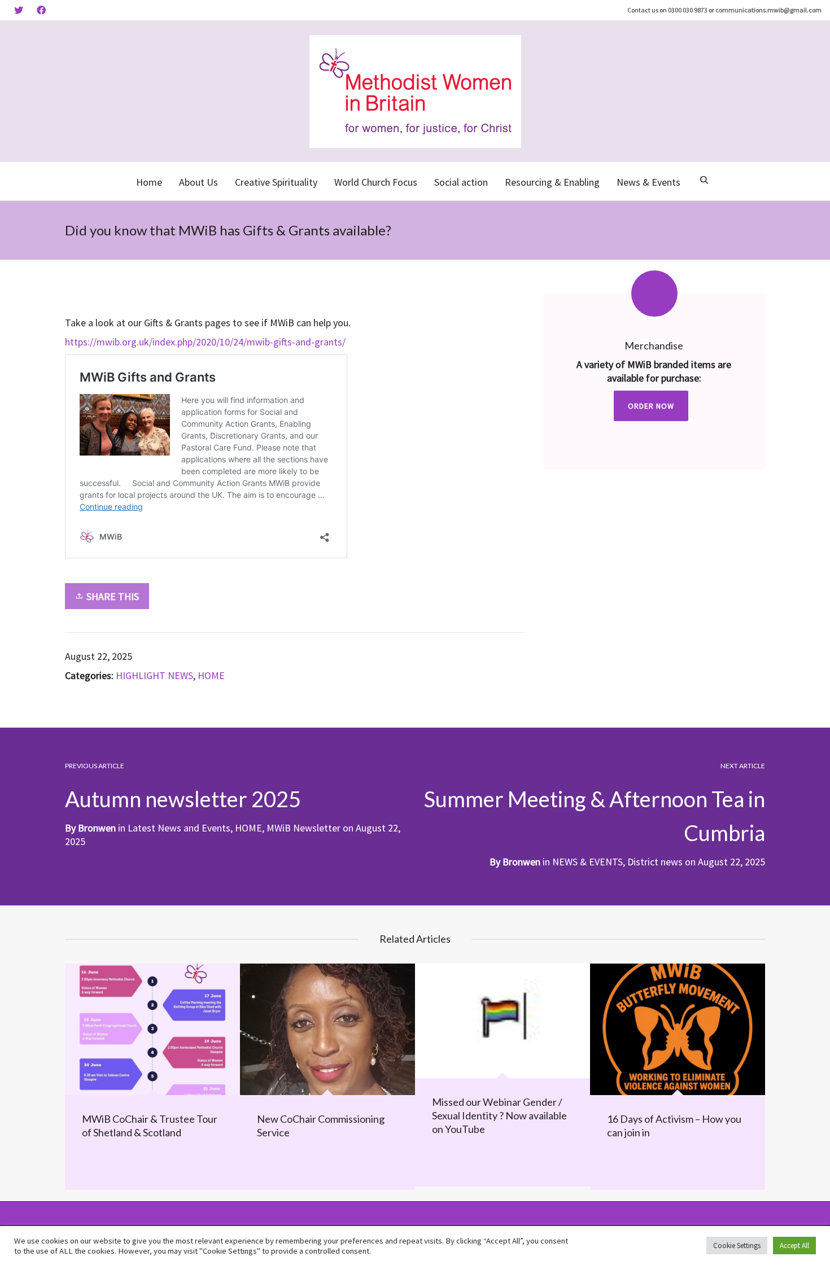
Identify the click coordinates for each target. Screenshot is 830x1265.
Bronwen (521, 861)
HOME (211, 675)
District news (655, 861)
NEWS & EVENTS (587, 861)
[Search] (704, 181)
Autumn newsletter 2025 (183, 799)
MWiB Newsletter (303, 827)
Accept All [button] (794, 1245)
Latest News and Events (179, 827)
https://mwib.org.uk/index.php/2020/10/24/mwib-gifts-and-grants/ (205, 341)
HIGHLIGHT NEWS (154, 675)
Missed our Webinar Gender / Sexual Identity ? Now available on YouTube (499, 1115)
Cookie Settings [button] (737, 1245)
